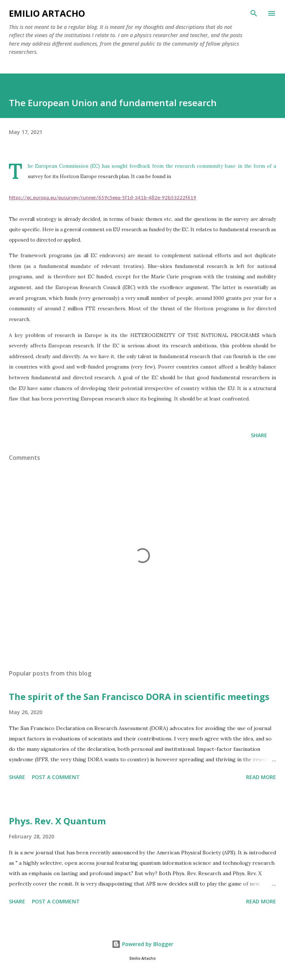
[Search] (253, 13)
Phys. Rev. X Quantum (57, 821)
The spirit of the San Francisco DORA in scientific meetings (139, 696)
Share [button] (259, 435)
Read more (261, 777)
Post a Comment (56, 777)
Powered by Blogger (147, 944)
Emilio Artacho (47, 13)
